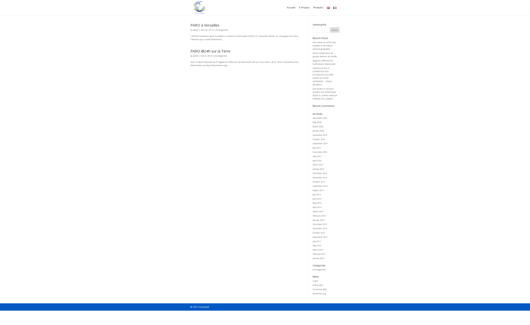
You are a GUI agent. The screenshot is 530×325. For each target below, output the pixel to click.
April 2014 (317, 207)
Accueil (291, 7)
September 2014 (320, 186)
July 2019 (317, 147)
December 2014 (320, 173)
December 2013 (320, 224)
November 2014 (320, 177)
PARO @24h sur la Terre (210, 51)
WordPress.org (319, 293)
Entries (318, 285)
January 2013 (318, 258)
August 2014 (318, 190)
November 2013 (320, 228)
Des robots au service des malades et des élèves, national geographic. (324, 45)
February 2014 (319, 215)
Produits (318, 7)
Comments (320, 289)
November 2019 (320, 135)
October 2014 (319, 182)
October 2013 (319, 232)
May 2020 (317, 122)
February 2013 (319, 254)
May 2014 (317, 203)
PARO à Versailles (204, 25)
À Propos (304, 7)
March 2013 (318, 249)
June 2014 (317, 198)
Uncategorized (221, 30)
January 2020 (318, 130)
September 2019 (320, 143)
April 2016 (317, 160)
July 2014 (317, 194)
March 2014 (318, 211)
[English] (328, 10)
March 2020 (318, 126)
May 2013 (317, 245)
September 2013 (320, 237)
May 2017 (317, 156)
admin (196, 30)
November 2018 (320, 152)
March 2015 (318, 164)
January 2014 (318, 220)
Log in (315, 280)
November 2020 (320, 118)
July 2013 (317, 241)
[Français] (334, 10)
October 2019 (319, 139)
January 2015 (318, 169)
